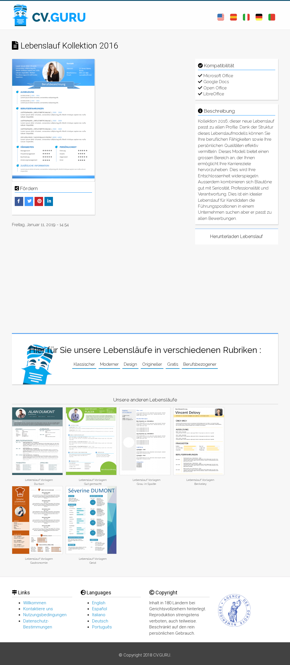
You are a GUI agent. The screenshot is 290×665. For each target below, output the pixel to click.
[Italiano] (246, 15)
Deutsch (100, 621)
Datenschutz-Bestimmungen (37, 624)
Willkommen (34, 602)
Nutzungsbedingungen (45, 614)
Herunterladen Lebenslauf (236, 236)
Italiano (98, 614)
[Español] (233, 15)
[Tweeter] (29, 201)
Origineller (152, 364)
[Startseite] (51, 15)
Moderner (109, 364)
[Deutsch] (259, 15)
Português (102, 627)
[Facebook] (19, 201)
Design (130, 364)
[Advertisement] (144, 94)
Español (99, 608)
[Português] (271, 15)
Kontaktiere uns (38, 608)
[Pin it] (39, 201)
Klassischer (84, 364)
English (98, 602)
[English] (220, 15)
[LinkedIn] (49, 201)
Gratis (172, 364)
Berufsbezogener (199, 364)
